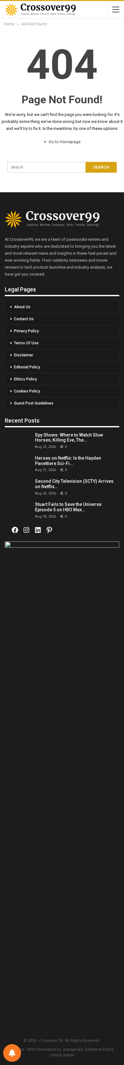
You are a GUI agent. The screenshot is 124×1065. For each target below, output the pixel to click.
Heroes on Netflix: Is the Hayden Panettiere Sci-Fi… (68, 461)
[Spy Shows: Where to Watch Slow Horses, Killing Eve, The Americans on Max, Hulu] (17, 441)
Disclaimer (23, 355)
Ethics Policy (25, 379)
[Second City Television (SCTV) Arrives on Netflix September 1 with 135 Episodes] (17, 487)
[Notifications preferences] (12, 1053)
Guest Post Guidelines (33, 403)
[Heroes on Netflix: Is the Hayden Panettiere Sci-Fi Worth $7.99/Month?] (17, 464)
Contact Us (24, 319)
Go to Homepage (64, 141)
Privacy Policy (26, 331)
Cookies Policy (27, 391)
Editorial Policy (27, 367)
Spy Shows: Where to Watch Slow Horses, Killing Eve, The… (69, 437)
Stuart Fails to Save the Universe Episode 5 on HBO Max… (68, 507)
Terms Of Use (26, 343)
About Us (22, 307)
